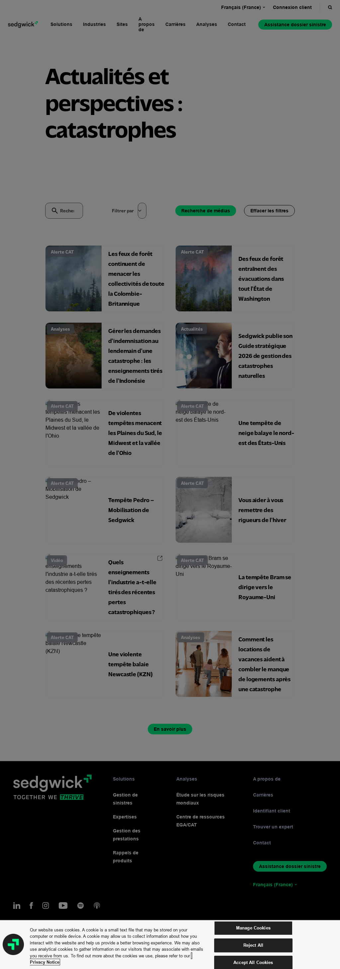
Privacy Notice (44, 962)
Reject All (253, 945)
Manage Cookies (253, 928)
